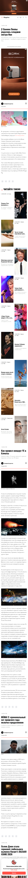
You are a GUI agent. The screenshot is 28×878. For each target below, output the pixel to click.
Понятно (14, 873)
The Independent (19, 135)
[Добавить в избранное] (26, 103)
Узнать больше (14, 870)
